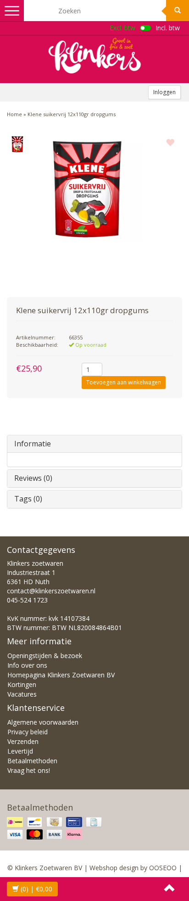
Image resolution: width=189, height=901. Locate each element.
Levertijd (20, 751)
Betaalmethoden (32, 760)
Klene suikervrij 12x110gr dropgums (72, 114)
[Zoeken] (177, 10)
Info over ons (27, 665)
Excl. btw (122, 27)
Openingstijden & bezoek (44, 655)
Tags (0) (28, 499)
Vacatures (22, 694)
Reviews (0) (33, 478)
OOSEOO (163, 867)
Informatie (32, 444)
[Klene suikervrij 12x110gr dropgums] (17, 144)
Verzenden (23, 741)
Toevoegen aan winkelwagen (123, 382)
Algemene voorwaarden (42, 722)
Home (14, 114)
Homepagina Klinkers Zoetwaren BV (61, 674)
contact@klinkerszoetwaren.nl (51, 590)
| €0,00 (36, 888)
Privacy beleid (27, 731)
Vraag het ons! (28, 770)
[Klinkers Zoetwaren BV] (94, 55)
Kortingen (21, 684)
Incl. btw (168, 27)
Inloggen (164, 92)
